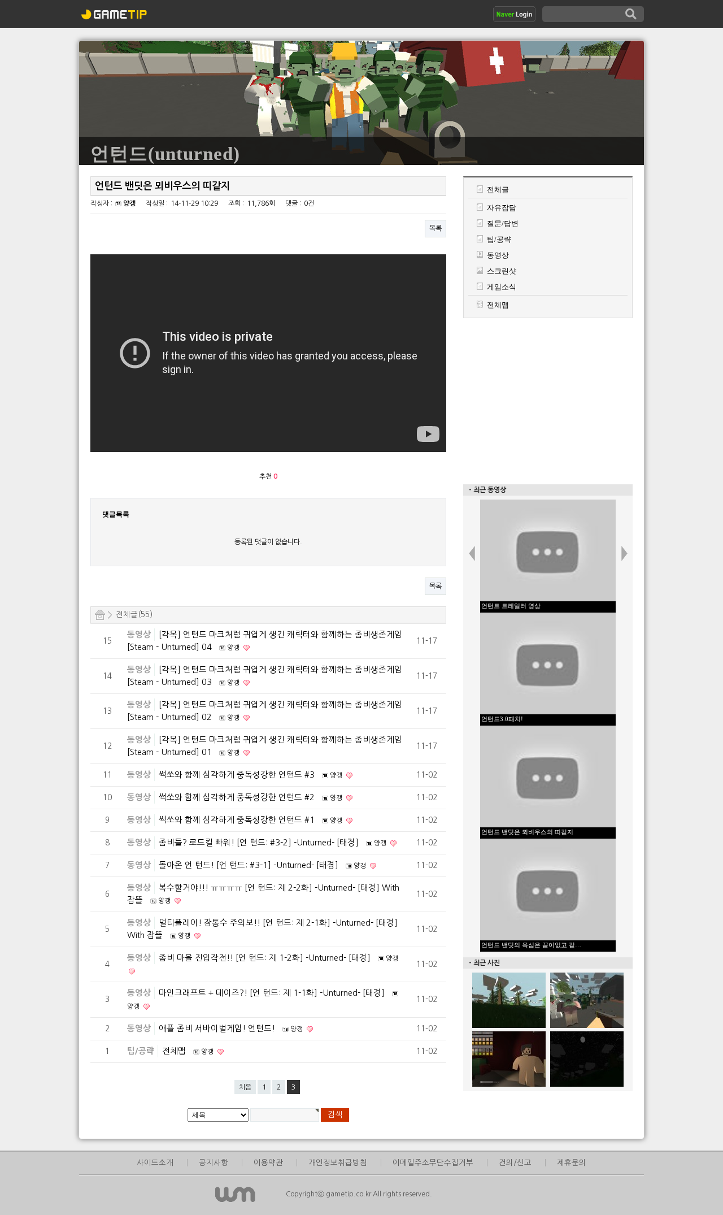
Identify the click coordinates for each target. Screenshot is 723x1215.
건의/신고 (515, 1162)
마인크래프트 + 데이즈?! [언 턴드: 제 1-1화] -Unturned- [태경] (273, 992)
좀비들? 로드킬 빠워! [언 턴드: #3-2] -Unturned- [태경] (260, 842)
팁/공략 (140, 1051)
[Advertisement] (548, 400)
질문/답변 (503, 223)
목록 (435, 228)
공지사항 (213, 1162)
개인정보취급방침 (337, 1162)
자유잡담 (501, 207)
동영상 (139, 635)
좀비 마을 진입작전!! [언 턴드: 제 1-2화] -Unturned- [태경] (266, 957)
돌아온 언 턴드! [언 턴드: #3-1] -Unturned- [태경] (250, 865)
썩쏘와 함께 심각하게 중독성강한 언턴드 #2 (238, 797)
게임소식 (501, 287)
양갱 (129, 203)
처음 (245, 1087)
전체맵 (175, 1051)
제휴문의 (571, 1162)
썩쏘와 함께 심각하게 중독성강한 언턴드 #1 (238, 819)
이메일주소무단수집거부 (433, 1162)
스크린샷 (501, 271)
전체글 (498, 189)
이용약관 (268, 1162)
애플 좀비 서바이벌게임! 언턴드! (218, 1028)
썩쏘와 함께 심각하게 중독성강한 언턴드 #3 (238, 774)
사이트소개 (155, 1162)
